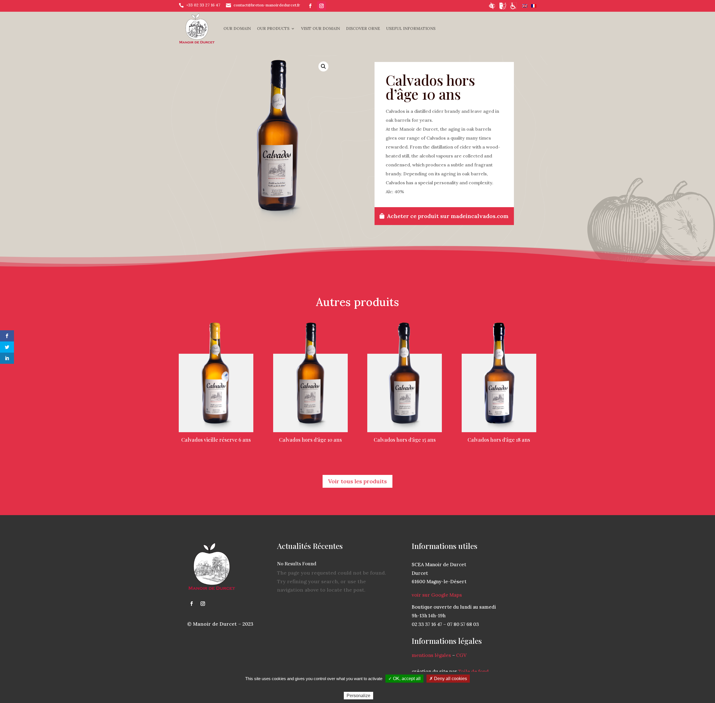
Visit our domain (320, 28)
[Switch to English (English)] (524, 6)
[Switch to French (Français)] (533, 6)
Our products (273, 28)
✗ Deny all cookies (448, 678)
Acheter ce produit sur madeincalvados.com (448, 215)
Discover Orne (363, 28)
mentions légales (431, 655)
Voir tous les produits (357, 481)
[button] (323, 66)
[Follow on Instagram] (321, 5)
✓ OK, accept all (404, 678)
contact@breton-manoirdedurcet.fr (266, 5)
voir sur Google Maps (437, 595)
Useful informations (410, 28)
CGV (461, 655)
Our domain (237, 28)
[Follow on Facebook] (310, 5)
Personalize (358, 695)
